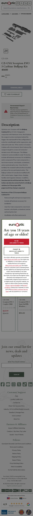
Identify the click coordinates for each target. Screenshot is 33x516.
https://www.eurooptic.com (12, 259)
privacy (8, 285)
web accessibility (15, 285)
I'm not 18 (16, 251)
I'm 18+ (17, 242)
